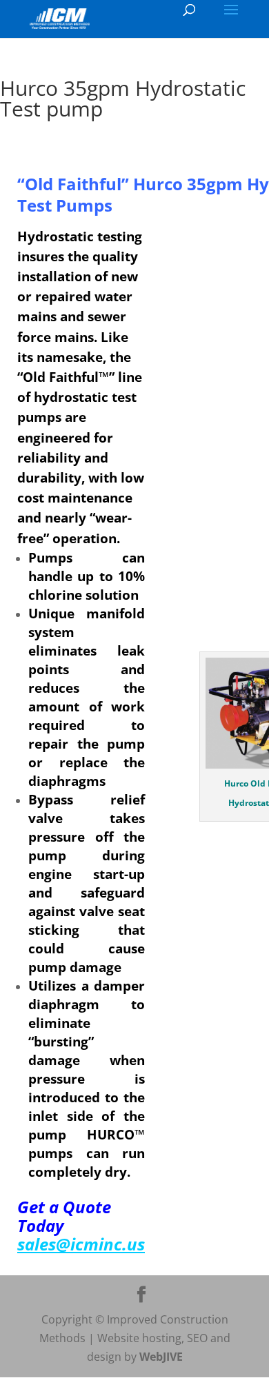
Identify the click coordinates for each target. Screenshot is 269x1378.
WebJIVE (161, 1356)
